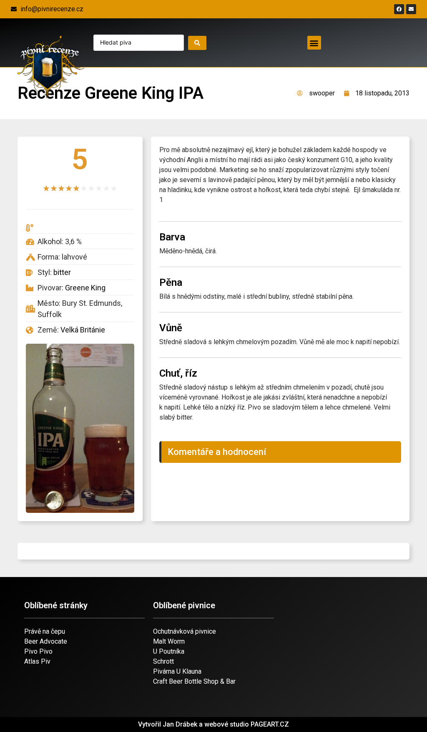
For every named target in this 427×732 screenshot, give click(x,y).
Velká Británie (82, 329)
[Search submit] (197, 43)
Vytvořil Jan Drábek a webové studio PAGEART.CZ (213, 724)
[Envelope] (411, 9)
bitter (62, 272)
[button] (314, 43)
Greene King (85, 287)
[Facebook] (399, 9)
